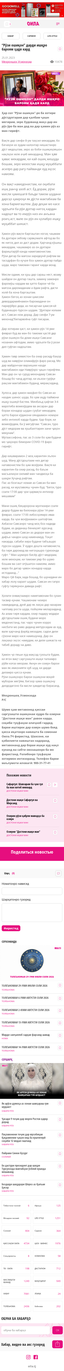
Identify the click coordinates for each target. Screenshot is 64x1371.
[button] (57, 24)
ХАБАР (10, 36)
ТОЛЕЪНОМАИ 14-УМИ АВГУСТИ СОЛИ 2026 (26, 1047)
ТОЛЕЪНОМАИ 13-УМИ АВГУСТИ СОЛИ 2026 (26, 1022)
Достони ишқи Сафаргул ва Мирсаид (22, 801)
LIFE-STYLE (52, 36)
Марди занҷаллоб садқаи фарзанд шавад (26, 1034)
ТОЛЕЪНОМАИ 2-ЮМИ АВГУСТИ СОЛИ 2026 (25, 1010)
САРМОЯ (31, 36)
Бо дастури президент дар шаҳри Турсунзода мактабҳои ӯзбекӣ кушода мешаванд (24, 1168)
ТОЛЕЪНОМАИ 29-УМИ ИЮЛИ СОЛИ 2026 (24, 985)
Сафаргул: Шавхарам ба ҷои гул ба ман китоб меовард (25, 785)
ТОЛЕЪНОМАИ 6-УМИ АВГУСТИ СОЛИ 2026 (25, 997)
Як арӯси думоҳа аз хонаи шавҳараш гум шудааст (25, 1105)
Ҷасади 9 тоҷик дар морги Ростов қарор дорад (25, 1120)
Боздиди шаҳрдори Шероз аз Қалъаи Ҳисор (23, 1186)
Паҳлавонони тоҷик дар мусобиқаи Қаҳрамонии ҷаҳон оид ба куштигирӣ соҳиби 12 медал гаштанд (23, 1137)
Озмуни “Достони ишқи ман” (23, 831)
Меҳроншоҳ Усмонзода (17, 61)
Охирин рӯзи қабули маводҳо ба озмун (25, 817)
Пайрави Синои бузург (14, 1153)
